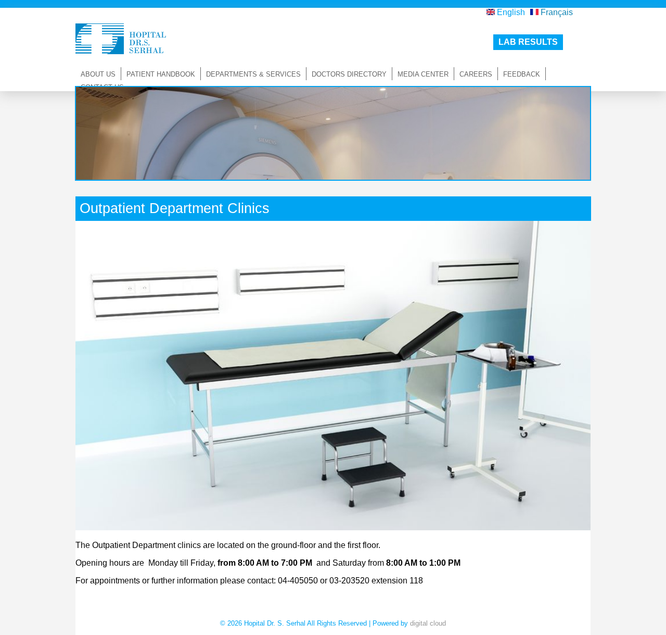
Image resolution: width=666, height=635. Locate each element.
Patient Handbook (160, 74)
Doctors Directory (349, 74)
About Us (98, 74)
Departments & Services (253, 74)
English (510, 12)
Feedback (521, 74)
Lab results (528, 42)
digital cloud (428, 623)
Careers (475, 74)
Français (556, 12)
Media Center (423, 74)
